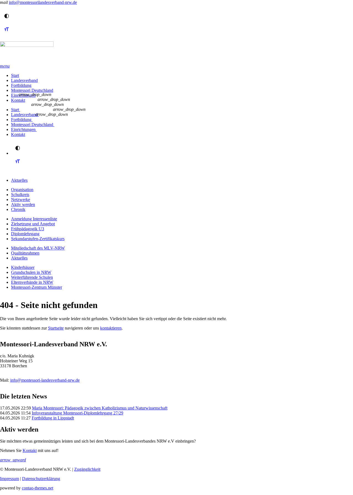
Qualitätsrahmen (25, 253)
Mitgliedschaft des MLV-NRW (38, 248)
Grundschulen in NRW (31, 272)
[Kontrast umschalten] (6, 16)
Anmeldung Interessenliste (34, 218)
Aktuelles (19, 180)
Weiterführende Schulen (32, 277)
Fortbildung (21, 85)
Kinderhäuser (22, 267)
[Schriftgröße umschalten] (6, 34)
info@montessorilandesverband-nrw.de (43, 2)
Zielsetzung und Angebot (33, 223)
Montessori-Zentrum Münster (36, 287)
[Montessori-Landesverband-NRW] (176, 52)
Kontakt (18, 100)
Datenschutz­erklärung (41, 478)
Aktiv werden (23, 204)
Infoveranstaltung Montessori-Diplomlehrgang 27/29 (77, 413)
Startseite (56, 328)
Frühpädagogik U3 (27, 228)
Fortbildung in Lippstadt (53, 418)
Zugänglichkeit (87, 469)
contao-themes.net (37, 488)
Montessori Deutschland (32, 90)
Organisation (22, 189)
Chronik (18, 209)
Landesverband (24, 80)
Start (15, 75)
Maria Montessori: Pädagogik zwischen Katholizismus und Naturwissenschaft (99, 408)
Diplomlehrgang (25, 233)
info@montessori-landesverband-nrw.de (45, 380)
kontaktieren (111, 328)
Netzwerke (20, 199)
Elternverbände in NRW (32, 282)
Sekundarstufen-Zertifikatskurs (38, 238)
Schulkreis (20, 194)
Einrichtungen (24, 129)
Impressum (9, 478)
